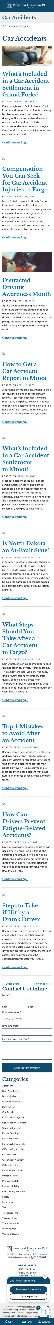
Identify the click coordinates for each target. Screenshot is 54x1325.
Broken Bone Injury (12, 1101)
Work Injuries (9, 1228)
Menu (28, 1321)
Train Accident (10, 1217)
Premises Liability (11, 1180)
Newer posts (41, 983)
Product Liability (10, 1186)
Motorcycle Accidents (13, 1143)
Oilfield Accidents (11, 1164)
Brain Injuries (9, 1096)
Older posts (12, 983)
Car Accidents (13, 26)
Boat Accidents (10, 1090)
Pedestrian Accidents (13, 1170)
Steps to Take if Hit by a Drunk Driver (21, 912)
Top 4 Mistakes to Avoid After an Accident (22, 733)
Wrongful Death (10, 1233)
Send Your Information (27, 1067)
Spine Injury (8, 1201)
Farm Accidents (10, 1138)
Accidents (7, 1085)
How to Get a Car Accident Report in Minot (24, 371)
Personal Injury (10, 1175)
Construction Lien (11, 1127)
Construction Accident (14, 1122)
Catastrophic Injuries (13, 1117)
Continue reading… (15, 142)
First (4, 1006)
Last (30, 1006)
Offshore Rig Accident (13, 1149)
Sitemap (43, 1254)
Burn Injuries (8, 1106)
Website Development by (27, 1257)
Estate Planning (10, 1133)
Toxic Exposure (10, 1212)
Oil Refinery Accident (13, 1159)
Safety (5, 1196)
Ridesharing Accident (13, 1191)
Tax (4, 1207)
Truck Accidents (10, 1223)
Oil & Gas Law (9, 1154)
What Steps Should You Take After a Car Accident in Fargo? (20, 638)
